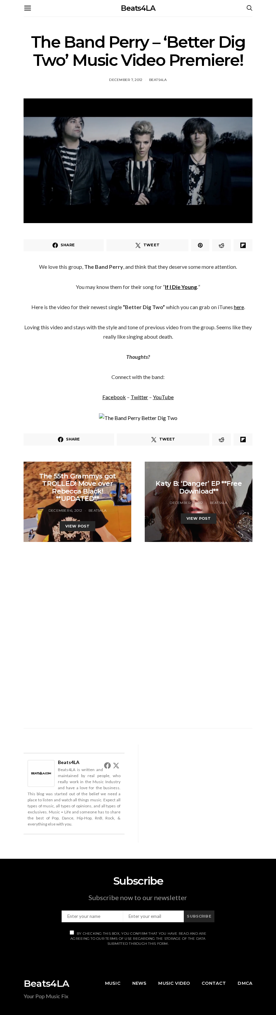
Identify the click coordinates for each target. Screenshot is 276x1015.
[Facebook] (107, 765)
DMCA (245, 983)
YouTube (163, 397)
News (139, 983)
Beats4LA (138, 8)
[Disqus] (138, 626)
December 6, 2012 (65, 510)
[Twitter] (116, 765)
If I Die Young (181, 287)
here (239, 307)
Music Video (174, 983)
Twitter (139, 397)
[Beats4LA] (41, 772)
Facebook (114, 397)
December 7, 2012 (125, 80)
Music (112, 983)
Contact (214, 983)
